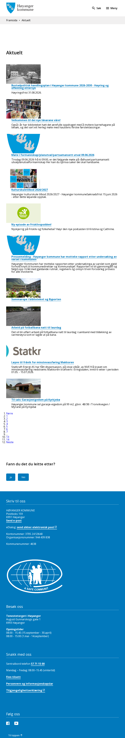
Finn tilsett (13, 677)
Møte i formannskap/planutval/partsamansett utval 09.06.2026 (52, 155)
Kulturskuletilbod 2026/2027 (29, 190)
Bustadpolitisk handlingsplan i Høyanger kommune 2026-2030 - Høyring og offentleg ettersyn (60, 87)
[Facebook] (8, 723)
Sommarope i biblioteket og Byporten (36, 299)
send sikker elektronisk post (35, 527)
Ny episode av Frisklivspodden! (31, 224)
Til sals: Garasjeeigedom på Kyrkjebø (35, 399)
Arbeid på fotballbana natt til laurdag (36, 327)
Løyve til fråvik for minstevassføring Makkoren (42, 362)
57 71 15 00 (38, 664)
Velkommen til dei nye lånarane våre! (36, 120)
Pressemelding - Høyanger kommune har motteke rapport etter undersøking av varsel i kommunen (64, 258)
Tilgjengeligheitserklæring (24, 690)
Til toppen (14, 735)
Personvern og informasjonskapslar (29, 683)
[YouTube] (17, 723)
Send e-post (14, 520)
